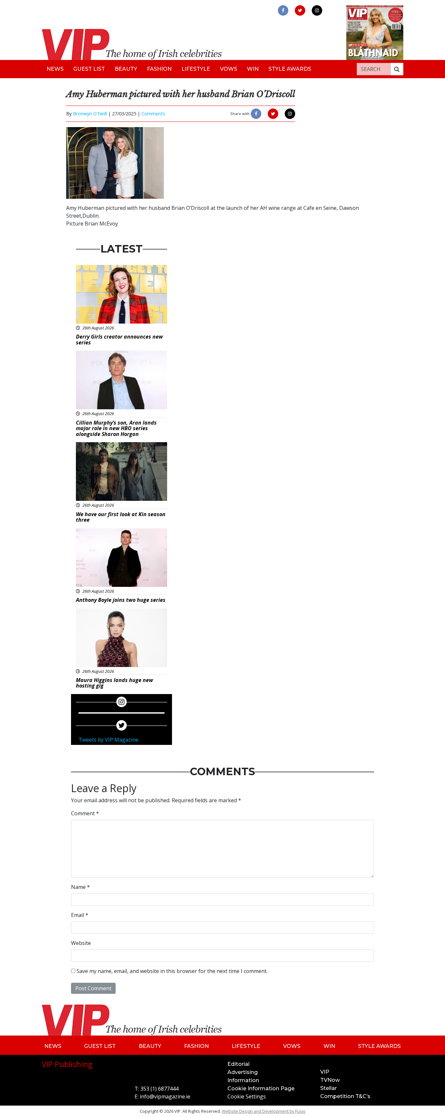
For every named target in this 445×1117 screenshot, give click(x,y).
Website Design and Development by (264, 1111)
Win (253, 69)
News (55, 69)
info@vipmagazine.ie (165, 1096)
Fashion (159, 69)
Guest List (89, 69)
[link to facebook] (283, 10)
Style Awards (289, 69)
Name (80, 887)
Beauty (126, 69)
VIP (324, 1072)
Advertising (242, 1072)
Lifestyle (195, 69)
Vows (228, 69)
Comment (85, 813)
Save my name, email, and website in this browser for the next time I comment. (172, 971)
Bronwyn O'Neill (90, 113)
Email (79, 915)
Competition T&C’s (345, 1096)
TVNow (330, 1080)
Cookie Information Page (260, 1088)
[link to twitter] (300, 10)
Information (243, 1080)
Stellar (328, 1088)
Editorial (238, 1064)
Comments (153, 113)
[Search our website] (396, 69)
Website (81, 943)
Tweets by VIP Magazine (108, 739)
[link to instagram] (317, 10)
